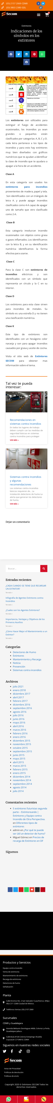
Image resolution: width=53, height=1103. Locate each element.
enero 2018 (19, 690)
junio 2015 (18, 755)
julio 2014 (18, 791)
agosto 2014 (19, 787)
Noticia (16, 662)
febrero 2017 (20, 701)
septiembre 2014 (22, 783)
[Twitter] (43, 4)
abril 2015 (18, 762)
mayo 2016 (19, 722)
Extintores (26, 25)
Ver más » (14, 440)
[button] (38, 14)
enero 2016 (19, 737)
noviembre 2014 (22, 780)
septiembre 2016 (22, 708)
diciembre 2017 (21, 693)
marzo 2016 (19, 729)
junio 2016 (18, 719)
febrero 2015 (20, 769)
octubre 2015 (20, 747)
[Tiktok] (41, 7)
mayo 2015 (19, 758)
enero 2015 (19, 773)
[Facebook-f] (38, 4)
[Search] (43, 568)
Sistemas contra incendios (27, 670)
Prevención (19, 666)
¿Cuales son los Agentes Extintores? (23, 610)
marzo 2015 (19, 765)
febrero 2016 (20, 733)
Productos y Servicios (17, 962)
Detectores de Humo (24, 652)
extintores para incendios (26, 186)
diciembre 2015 (21, 740)
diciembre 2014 (21, 776)
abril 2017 (18, 697)
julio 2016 (18, 715)
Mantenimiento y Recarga (27, 659)
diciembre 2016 (21, 704)
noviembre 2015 (22, 744)
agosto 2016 (19, 711)
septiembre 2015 (22, 751)
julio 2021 (18, 686)
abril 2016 (18, 726)
